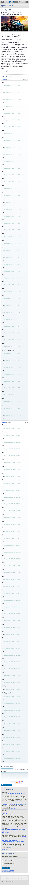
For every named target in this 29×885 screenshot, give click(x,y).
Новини (7, 878)
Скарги (17, 877)
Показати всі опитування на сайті (8, 871)
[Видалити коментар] (27, 79)
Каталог (13, 878)
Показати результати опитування (8, 870)
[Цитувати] (24, 79)
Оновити (24, 782)
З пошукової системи (8, 860)
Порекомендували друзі (8, 863)
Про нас (6, 877)
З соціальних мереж (7, 859)
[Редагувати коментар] (25, 79)
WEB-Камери (20, 878)
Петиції (12, 877)
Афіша (23, 877)
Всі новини (4, 849)
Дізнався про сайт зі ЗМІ (8, 862)
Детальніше (18, 800)
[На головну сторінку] (14, 2)
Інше (4, 864)
